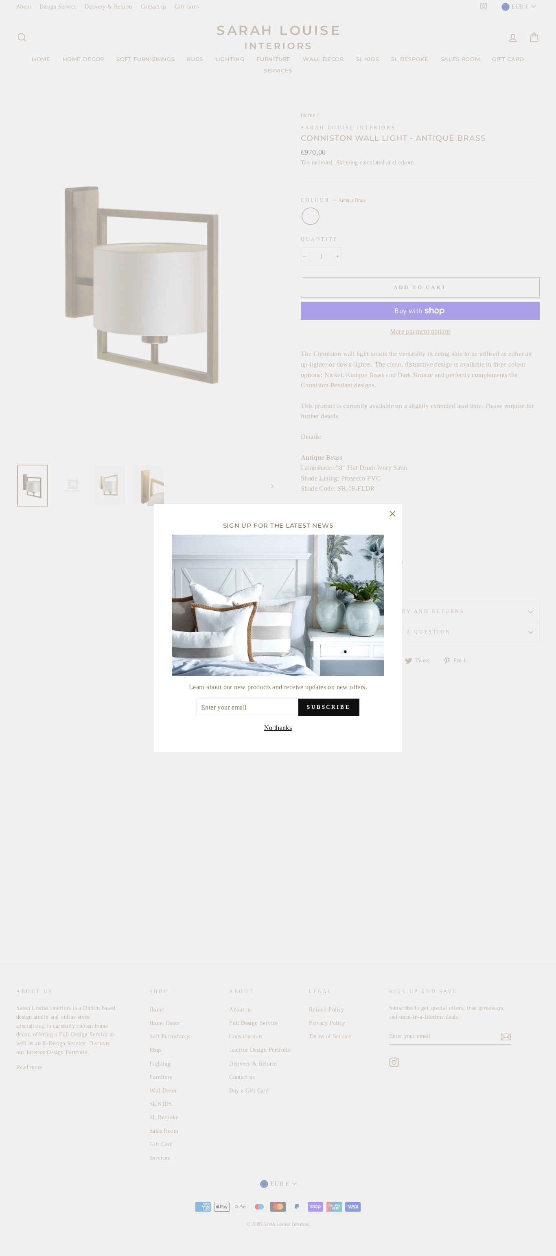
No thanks (278, 727)
